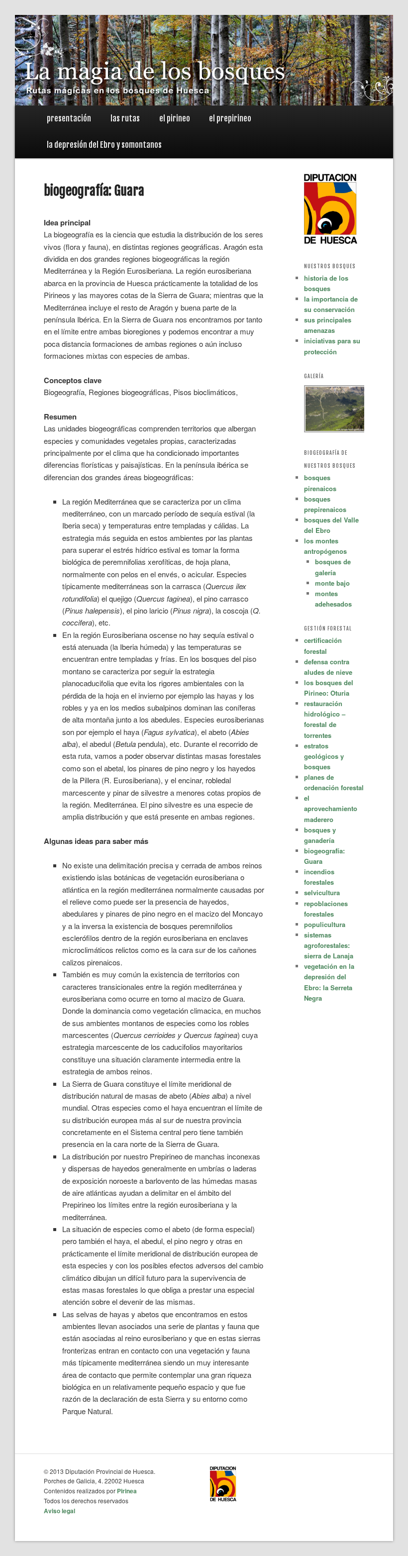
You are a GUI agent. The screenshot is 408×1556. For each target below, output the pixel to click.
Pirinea (127, 1490)
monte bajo (332, 583)
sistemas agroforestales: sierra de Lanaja (328, 945)
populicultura (324, 924)
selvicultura (322, 892)
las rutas (125, 118)
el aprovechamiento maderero (330, 808)
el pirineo (174, 118)
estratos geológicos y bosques (324, 756)
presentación (69, 118)
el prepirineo (230, 118)
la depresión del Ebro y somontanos (104, 145)
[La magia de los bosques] (204, 94)
